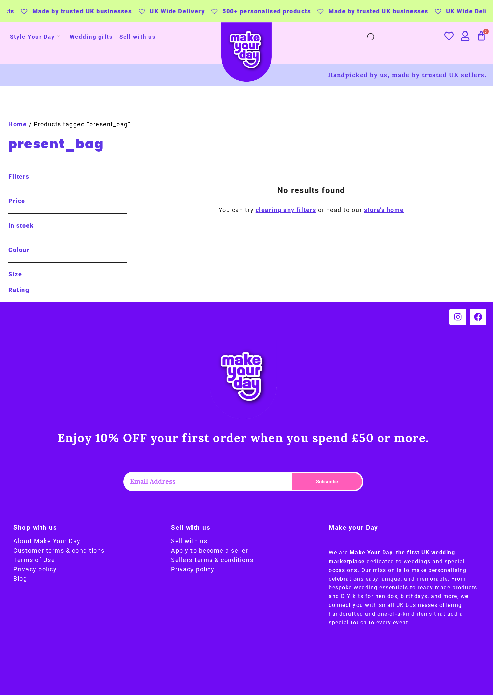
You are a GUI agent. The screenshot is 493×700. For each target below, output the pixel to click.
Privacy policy (35, 569)
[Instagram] (457, 317)
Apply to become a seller (210, 550)
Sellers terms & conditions (212, 560)
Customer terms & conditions (59, 550)
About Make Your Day (47, 541)
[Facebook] (478, 317)
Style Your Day (32, 36)
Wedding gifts (91, 36)
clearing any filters (286, 210)
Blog (20, 578)
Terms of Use (34, 560)
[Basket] (482, 36)
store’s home (384, 210)
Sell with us (137, 36)
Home (17, 124)
